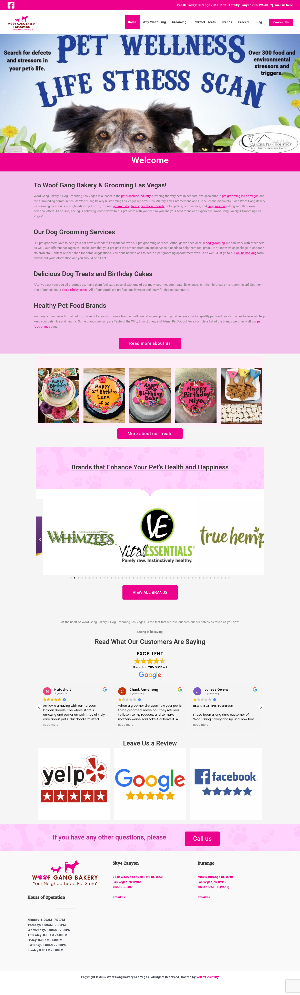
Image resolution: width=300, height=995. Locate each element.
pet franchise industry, (136, 196)
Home (132, 22)
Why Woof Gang (154, 22)
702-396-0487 (262, 5)
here (289, 5)
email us (119, 897)
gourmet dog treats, (126, 206)
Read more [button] (73, 725)
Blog (259, 22)
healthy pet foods (152, 206)
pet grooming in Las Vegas (240, 196)
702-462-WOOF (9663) (213, 887)
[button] (281, 22)
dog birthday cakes (75, 290)
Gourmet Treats (204, 22)
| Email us (279, 5)
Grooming (179, 22)
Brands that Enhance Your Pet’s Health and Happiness (150, 467)
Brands (227, 22)
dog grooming (217, 206)
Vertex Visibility (207, 977)
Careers (244, 22)
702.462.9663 (220, 5)
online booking (246, 253)
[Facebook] (11, 5)
